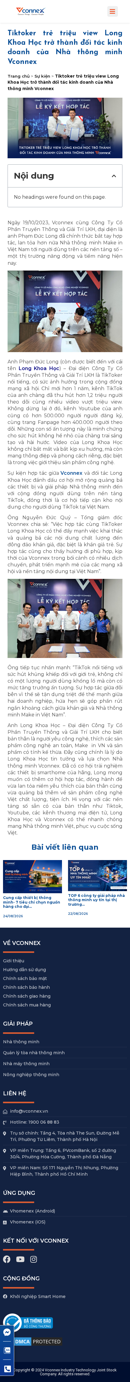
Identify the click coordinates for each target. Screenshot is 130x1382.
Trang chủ (19, 76)
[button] (112, 11)
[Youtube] (20, 1259)
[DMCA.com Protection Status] (33, 1346)
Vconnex (71, 473)
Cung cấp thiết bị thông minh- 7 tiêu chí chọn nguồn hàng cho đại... (31, 902)
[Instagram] (33, 1259)
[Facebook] (7, 1259)
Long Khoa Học (39, 368)
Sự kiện (42, 76)
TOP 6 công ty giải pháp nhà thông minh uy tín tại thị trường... (96, 900)
